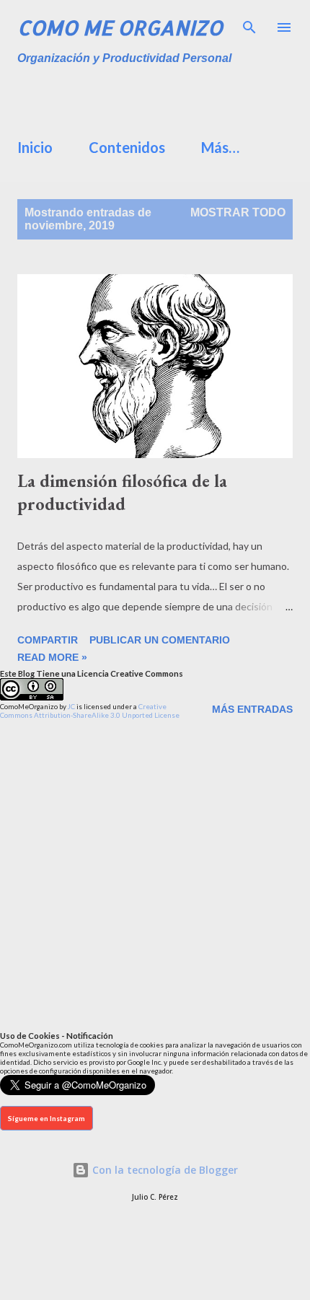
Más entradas (252, 709)
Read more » (52, 657)
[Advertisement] (163, 97)
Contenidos (127, 147)
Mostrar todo (237, 212)
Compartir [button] (47, 640)
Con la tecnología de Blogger (163, 1170)
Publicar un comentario (159, 640)
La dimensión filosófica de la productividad (122, 492)
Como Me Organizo (120, 27)
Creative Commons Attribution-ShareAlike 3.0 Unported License (90, 710)
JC (71, 706)
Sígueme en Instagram (46, 1118)
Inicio (35, 147)
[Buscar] (249, 26)
